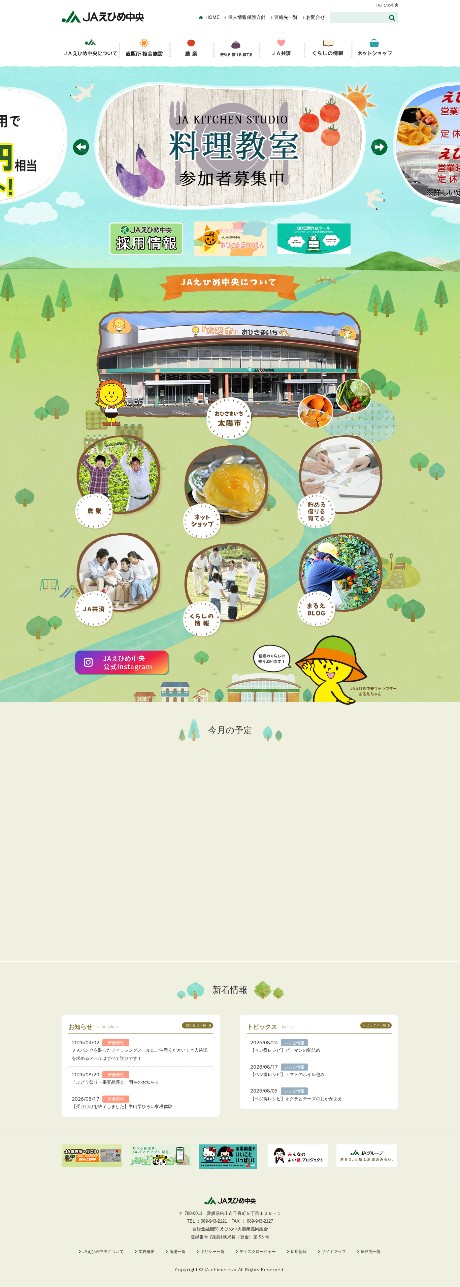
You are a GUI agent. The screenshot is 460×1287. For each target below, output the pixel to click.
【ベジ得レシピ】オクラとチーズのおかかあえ (296, 1098)
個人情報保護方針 (247, 17)
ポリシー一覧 (212, 1251)
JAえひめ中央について (103, 1251)
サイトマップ (334, 1251)
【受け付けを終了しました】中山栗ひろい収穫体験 (122, 1106)
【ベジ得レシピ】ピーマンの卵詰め (285, 1050)
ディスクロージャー (257, 1251)
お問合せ (315, 17)
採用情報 (299, 1251)
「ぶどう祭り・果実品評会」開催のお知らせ (115, 1082)
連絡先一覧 (286, 17)
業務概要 (146, 1251)
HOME (212, 17)
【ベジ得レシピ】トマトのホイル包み (287, 1074)
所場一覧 (177, 1251)
